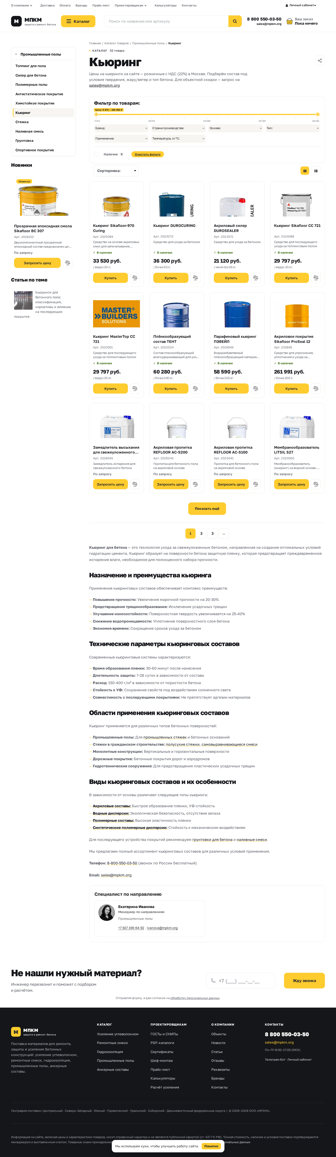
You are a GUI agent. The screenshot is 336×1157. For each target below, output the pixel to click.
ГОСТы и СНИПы (164, 1034)
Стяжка (22, 122)
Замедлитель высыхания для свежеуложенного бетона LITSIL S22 (116, 452)
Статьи (217, 1052)
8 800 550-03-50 (264, 18)
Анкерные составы (113, 1069)
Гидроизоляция (110, 1052)
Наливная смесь (29, 131)
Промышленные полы (41, 54)
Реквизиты (220, 1069)
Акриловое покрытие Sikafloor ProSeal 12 (293, 339)
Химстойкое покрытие (34, 103)
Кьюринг (22, 112)
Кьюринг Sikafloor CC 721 (297, 225)
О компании (20, 5)
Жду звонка (304, 980)
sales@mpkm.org (269, 24)
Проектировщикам (129, 5)
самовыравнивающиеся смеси (229, 744)
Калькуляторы (166, 5)
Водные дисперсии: (111, 813)
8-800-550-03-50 (122, 863)
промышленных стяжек (165, 737)
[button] (68, 263)
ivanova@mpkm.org (162, 928)
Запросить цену (37, 263)
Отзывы (217, 1060)
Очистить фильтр (147, 154)
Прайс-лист (101, 5)
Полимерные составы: (113, 820)
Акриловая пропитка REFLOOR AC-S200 (172, 450)
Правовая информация (163, 1142)
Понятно (211, 1146)
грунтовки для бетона (212, 839)
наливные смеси (252, 839)
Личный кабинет (302, 5)
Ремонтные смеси (112, 1043)
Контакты (189, 5)
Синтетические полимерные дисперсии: (130, 827)
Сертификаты (162, 1052)
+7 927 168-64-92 (131, 928)
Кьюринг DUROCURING (174, 225)
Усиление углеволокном (118, 1034)
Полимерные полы (31, 84)
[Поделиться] (320, 61)
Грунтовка (24, 140)
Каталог (104, 1024)
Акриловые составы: (112, 806)
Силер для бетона (30, 75)
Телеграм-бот (275, 1059)
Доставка (47, 5)
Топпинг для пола (30, 66)
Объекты (218, 1034)
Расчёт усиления (165, 1087)
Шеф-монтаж (162, 1060)
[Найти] (235, 21)
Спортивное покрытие (34, 150)
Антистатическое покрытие (39, 94)
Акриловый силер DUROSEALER (230, 228)
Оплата (65, 5)
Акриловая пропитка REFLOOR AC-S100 (233, 450)
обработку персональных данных (195, 998)
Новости (218, 1043)
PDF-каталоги (162, 1043)
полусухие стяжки (183, 744)
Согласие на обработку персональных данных (216, 1142)
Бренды (81, 5)
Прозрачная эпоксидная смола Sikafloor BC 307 (43, 228)
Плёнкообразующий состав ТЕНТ (172, 339)
